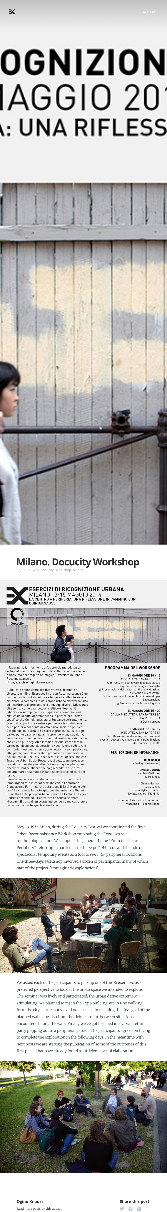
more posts (33, 1208)
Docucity (47, 570)
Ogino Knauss (30, 1201)
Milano (78, 570)
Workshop (63, 570)
